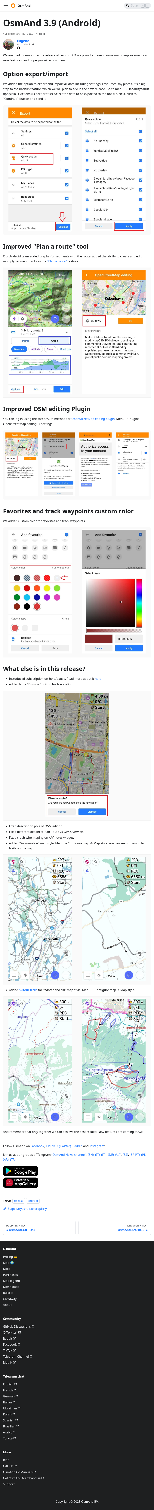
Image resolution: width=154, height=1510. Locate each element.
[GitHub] (18, 48)
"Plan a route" (57, 261)
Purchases (10, 1275)
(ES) (125, 1155)
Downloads (11, 1287)
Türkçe (8, 1438)
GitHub (8, 1466)
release (18, 1201)
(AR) (6, 1159)
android (33, 1201)
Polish (7, 1414)
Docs (6, 1269)
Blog (6, 1460)
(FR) (103, 1155)
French (8, 1390)
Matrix (7, 1362)
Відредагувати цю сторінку (27, 1209)
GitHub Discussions (17, 1326)
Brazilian (9, 1426)
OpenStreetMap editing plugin (93, 419)
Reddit (77, 1146)
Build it (8, 1293)
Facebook (37, 1146)
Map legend (11, 1281)
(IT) (97, 1155)
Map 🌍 (8, 1263)
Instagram (96, 1146)
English (8, 1384)
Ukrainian (10, 1408)
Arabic (7, 1432)
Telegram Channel (16, 1356)
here (98, 679)
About (7, 1305)
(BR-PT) (135, 1155)
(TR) (13, 1159)
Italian (7, 1402)
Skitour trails (28, 990)
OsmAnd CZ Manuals (18, 1472)
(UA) (118, 1155)
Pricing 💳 (10, 1257)
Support (9, 1484)
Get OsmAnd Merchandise (22, 1478)
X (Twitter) (64, 1146)
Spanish (8, 1420)
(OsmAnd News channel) (68, 1155)
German (9, 1396)
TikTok (50, 1146)
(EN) (91, 1155)
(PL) (143, 1155)
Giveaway (10, 1299)
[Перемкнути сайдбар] (6, 5)
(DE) (111, 1155)
